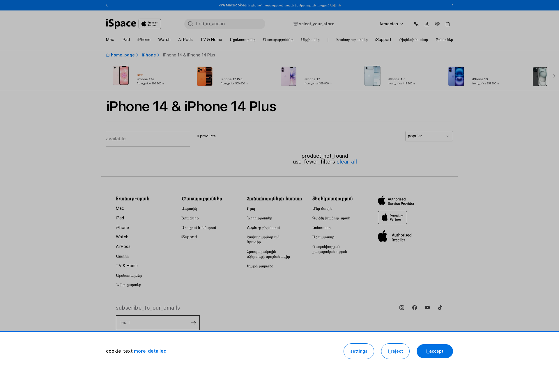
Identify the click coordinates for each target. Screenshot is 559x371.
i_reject (395, 351)
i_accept (434, 351)
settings (358, 351)
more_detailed (150, 351)
